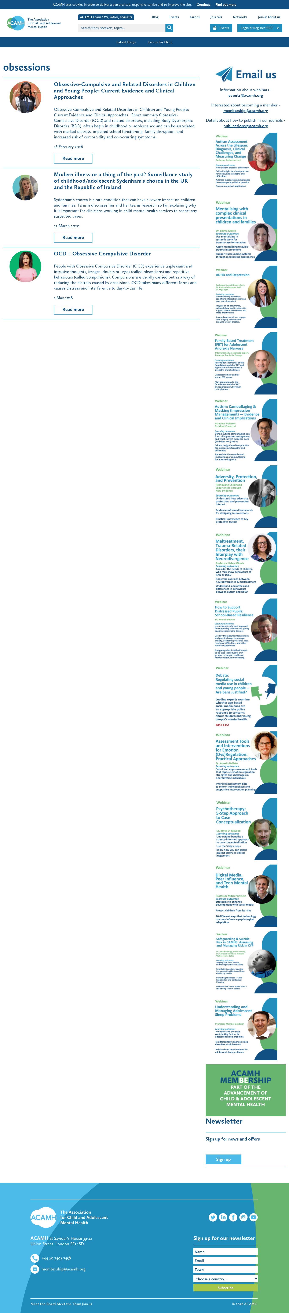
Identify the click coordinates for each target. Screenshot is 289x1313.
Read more (73, 158)
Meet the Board (43, 1304)
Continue (204, 5)
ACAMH (251, 1304)
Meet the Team (69, 1304)
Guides (195, 17)
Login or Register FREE (257, 28)
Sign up (223, 1159)
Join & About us (269, 17)
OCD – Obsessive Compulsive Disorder (102, 253)
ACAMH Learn (106, 17)
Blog (155, 17)
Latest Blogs (126, 42)
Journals (216, 17)
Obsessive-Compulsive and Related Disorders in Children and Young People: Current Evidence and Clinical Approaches (124, 90)
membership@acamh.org (245, 110)
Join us (87, 1304)
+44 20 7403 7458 (56, 1258)
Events (224, 28)
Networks (240, 17)
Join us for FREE (160, 42)
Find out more (226, 5)
